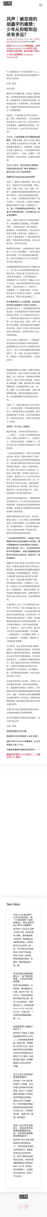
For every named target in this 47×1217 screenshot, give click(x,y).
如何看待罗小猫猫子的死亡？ (23, 1028)
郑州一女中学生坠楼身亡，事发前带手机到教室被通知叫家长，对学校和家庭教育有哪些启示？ (23, 1130)
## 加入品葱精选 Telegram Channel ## (20, 55)
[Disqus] (23, 805)
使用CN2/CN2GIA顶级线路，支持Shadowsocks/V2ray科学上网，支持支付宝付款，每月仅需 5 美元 (23, 48)
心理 (35, 39)
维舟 (10, 39)
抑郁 (12, 42)
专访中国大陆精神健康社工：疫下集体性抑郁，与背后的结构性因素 (23, 977)
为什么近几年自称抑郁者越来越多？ (23, 1075)
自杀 (19, 42)
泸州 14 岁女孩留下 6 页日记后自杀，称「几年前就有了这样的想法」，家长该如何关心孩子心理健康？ (23, 920)
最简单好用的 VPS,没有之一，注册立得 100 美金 (23, 755)
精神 (15, 42)
